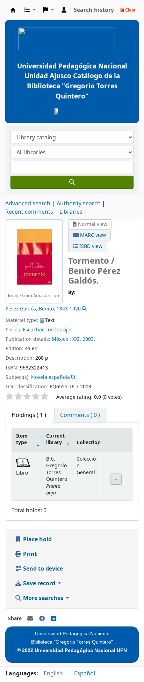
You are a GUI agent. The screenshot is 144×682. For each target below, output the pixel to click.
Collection (89, 442)
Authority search (79, 203)
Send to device (42, 569)
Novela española (50, 377)
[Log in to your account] (64, 10)
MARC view (92, 235)
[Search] (72, 182)
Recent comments (29, 212)
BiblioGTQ (12, 10)
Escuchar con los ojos (48, 329)
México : (61, 339)
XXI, (76, 339)
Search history (94, 10)
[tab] (80, 415)
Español (84, 673)
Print (29, 554)
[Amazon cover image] (34, 256)
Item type (22, 439)
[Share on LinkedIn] (53, 618)
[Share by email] (30, 618)
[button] (30, 10)
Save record (39, 583)
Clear (130, 10)
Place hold (37, 539)
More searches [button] (43, 598)
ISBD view (90, 246)
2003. (88, 339)
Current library (55, 439)
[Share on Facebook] (42, 618)
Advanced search (27, 203)
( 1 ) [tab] (29, 415)
